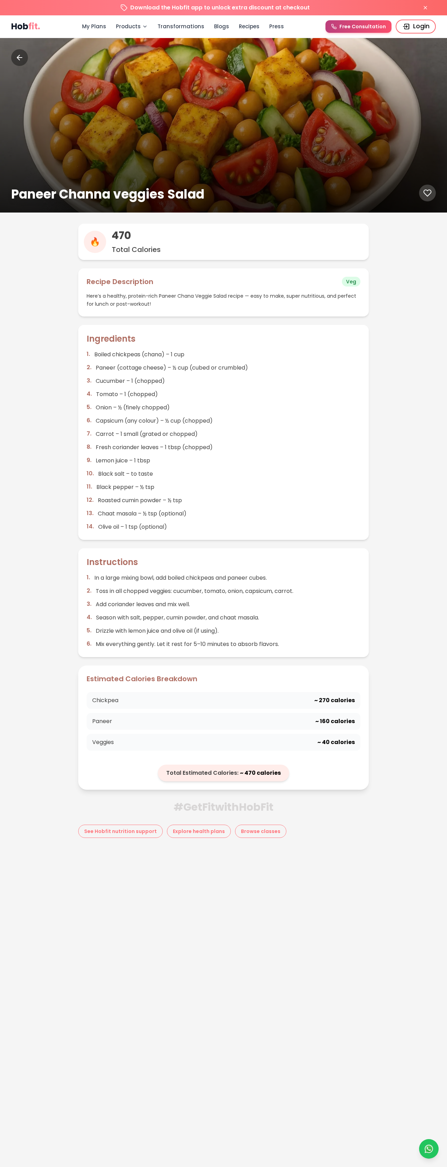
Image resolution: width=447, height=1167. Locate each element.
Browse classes (260, 831)
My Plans (94, 26)
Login (421, 26)
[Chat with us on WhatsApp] (429, 1149)
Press (276, 26)
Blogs (221, 26)
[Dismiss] (425, 8)
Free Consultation (362, 26)
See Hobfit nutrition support (120, 831)
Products (128, 26)
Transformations (180, 26)
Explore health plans (199, 831)
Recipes (249, 26)
